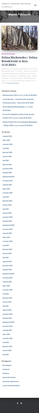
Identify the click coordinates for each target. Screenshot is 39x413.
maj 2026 (6, 148)
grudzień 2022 (7, 314)
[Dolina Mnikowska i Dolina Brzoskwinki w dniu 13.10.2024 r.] (19, 38)
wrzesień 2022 (7, 326)
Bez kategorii (7, 365)
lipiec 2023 (6, 286)
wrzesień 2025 (7, 181)
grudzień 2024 (7, 217)
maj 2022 (6, 342)
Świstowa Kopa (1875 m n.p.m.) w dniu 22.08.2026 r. (20, 95)
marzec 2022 (7, 350)
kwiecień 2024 (7, 249)
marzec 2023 (7, 302)
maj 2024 (6, 245)
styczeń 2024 (7, 261)
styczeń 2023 (7, 310)
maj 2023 (6, 294)
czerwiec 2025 (7, 193)
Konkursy (6, 373)
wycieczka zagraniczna (11, 381)
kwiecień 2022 (7, 346)
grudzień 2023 (7, 265)
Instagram (6, 369)
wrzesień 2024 (7, 229)
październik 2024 (8, 225)
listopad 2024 (7, 221)
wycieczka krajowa (8, 54)
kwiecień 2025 (7, 201)
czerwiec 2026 (7, 144)
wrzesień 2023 (7, 278)
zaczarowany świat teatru (11, 385)
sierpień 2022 (7, 330)
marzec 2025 (7, 205)
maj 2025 (6, 197)
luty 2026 (6, 160)
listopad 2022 (7, 318)
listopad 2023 (7, 269)
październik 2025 (8, 177)
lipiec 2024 (6, 237)
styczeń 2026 (7, 164)
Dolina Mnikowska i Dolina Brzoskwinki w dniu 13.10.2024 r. (19, 61)
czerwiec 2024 (7, 241)
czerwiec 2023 (7, 290)
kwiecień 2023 (7, 298)
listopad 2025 (7, 172)
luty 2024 (6, 257)
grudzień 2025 (7, 168)
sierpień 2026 (7, 136)
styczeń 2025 (7, 213)
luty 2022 (6, 354)
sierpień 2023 (7, 282)
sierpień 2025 (7, 185)
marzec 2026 (7, 156)
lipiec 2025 (6, 189)
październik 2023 (8, 274)
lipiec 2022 (6, 334)
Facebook (17, 403)
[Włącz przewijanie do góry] (35, 408)
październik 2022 (8, 322)
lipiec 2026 (6, 140)
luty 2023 (6, 306)
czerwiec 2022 (7, 338)
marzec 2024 (7, 253)
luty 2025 (6, 209)
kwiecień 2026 (7, 152)
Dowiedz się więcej (13, 83)
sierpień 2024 (7, 233)
